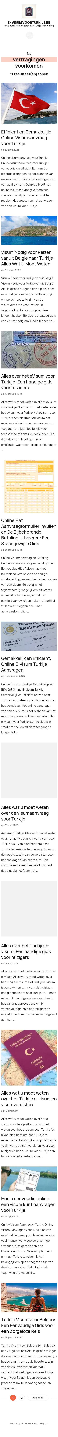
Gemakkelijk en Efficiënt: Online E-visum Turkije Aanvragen (26, 664)
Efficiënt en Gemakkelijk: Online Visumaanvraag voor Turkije (26, 137)
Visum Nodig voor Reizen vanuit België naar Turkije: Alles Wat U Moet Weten (27, 258)
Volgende (37, 1397)
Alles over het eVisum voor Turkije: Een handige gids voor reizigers (28, 382)
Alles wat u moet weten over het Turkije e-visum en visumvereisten (29, 1099)
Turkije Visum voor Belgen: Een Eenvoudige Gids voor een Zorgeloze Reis (28, 1325)
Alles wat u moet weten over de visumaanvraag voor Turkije (25, 813)
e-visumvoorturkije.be (29, 22)
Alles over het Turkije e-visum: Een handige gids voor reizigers (26, 951)
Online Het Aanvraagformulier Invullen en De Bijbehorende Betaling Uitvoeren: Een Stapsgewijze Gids (28, 532)
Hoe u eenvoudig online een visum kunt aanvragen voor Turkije (28, 1204)
